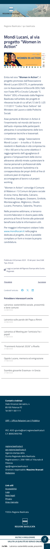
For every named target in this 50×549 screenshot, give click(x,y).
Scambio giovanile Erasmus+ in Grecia (22, 370)
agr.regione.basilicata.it (15, 449)
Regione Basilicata (12, 26)
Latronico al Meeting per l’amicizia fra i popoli (22, 333)
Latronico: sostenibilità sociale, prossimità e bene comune (24, 306)
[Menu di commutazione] (39, 10)
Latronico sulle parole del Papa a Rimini (23, 319)
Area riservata (11, 502)
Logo (7, 492)
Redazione (10, 473)
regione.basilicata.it (14, 446)
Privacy (8, 498)
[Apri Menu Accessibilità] (44, 539)
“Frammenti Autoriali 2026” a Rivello (21, 346)
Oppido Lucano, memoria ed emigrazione (23, 358)
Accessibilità (11, 488)
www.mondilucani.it (14, 231)
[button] (22, 290)
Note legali (10, 495)
